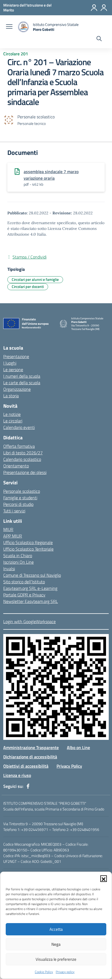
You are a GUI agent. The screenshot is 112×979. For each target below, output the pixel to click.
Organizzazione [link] (17, 389)
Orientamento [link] (16, 466)
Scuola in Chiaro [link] (17, 555)
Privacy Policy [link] (69, 766)
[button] (103, 878)
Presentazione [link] (16, 356)
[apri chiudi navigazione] (9, 27)
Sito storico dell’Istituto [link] (24, 581)
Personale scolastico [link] (21, 491)
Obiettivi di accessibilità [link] (25, 766)
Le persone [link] (13, 369)
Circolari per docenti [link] (28, 286)
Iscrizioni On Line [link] (18, 562)
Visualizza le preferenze (56, 959)
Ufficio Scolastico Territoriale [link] (28, 549)
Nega (56, 944)
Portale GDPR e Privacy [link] (24, 594)
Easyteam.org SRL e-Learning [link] (30, 588)
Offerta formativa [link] (19, 446)
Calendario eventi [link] (19, 427)
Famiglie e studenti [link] (20, 497)
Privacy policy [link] (65, 971)
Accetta (56, 929)
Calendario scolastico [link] (22, 459)
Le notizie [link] (12, 414)
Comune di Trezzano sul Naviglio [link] (32, 575)
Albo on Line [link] (78, 747)
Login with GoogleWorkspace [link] (29, 621)
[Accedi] (94, 7)
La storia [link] (11, 395)
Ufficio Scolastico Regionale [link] (28, 542)
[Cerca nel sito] (99, 39)
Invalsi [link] (9, 568)
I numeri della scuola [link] (21, 376)
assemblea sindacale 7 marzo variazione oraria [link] (51, 174)
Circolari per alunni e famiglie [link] (35, 279)
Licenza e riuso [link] (17, 775)
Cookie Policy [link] (44, 971)
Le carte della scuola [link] (21, 382)
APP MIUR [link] (12, 536)
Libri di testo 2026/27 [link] (23, 452)
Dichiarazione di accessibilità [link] (30, 756)
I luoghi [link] (9, 363)
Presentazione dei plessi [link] (24, 472)
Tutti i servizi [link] (14, 510)
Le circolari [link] (12, 421)
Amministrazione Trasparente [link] (31, 747)
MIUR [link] (8, 529)
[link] (27, 7)
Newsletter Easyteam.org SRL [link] (30, 601)
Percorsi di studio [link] (18, 504)
